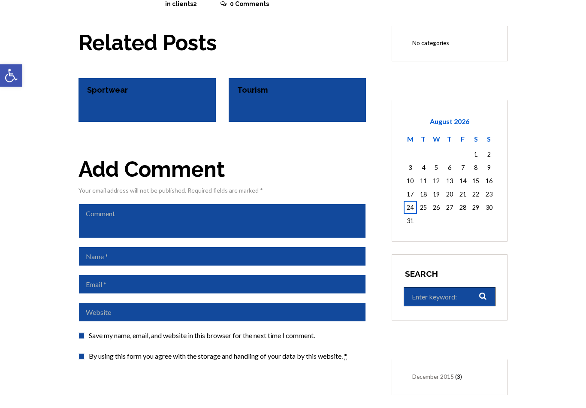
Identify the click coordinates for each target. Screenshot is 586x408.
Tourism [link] (252, 89)
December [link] (433, 376)
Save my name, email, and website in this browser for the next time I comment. (202, 335)
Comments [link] (249, 3)
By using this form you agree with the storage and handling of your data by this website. (218, 356)
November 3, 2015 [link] (115, 3)
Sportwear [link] (107, 89)
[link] (11, 75)
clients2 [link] (184, 3)
